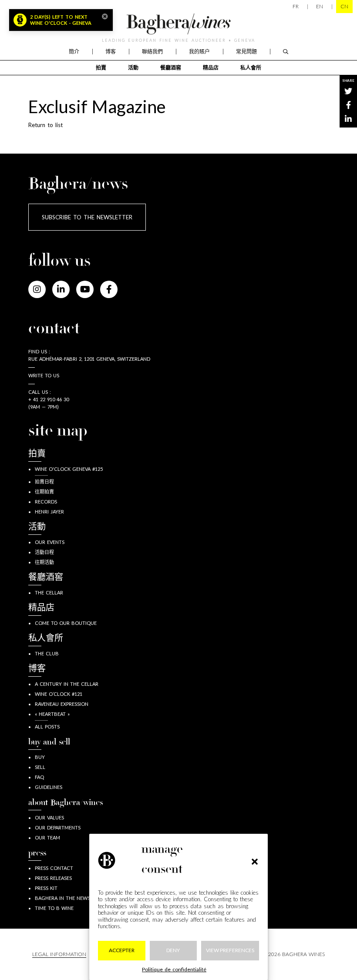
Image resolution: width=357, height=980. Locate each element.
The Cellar (49, 592)
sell (40, 767)
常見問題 (246, 51)
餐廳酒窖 (170, 67)
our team (47, 837)
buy (40, 757)
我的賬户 (199, 51)
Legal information (59, 954)
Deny (173, 950)
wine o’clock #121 (58, 694)
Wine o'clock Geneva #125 (69, 469)
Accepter (122, 950)
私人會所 (250, 67)
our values (49, 817)
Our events (49, 542)
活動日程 (44, 552)
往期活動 (44, 562)
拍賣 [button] (101, 67)
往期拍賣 (44, 491)
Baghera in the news (62, 898)
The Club (47, 653)
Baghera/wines (178, 24)
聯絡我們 (152, 51)
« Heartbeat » (52, 714)
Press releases (53, 878)
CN (344, 6)
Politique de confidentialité (174, 969)
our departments (58, 827)
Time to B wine (54, 908)
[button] (254, 860)
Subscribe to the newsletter (87, 217)
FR (296, 6)
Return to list (45, 124)
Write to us (43, 375)
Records (46, 501)
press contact (54, 868)
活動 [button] (133, 67)
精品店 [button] (211, 67)
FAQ (39, 777)
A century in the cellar (66, 684)
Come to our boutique (66, 623)
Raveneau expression (61, 704)
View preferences (230, 950)
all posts (47, 726)
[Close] (105, 16)
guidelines (48, 787)
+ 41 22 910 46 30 (48, 399)
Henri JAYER (49, 511)
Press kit (46, 888)
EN (319, 6)
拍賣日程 (44, 481)
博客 (110, 51)
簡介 (74, 51)
